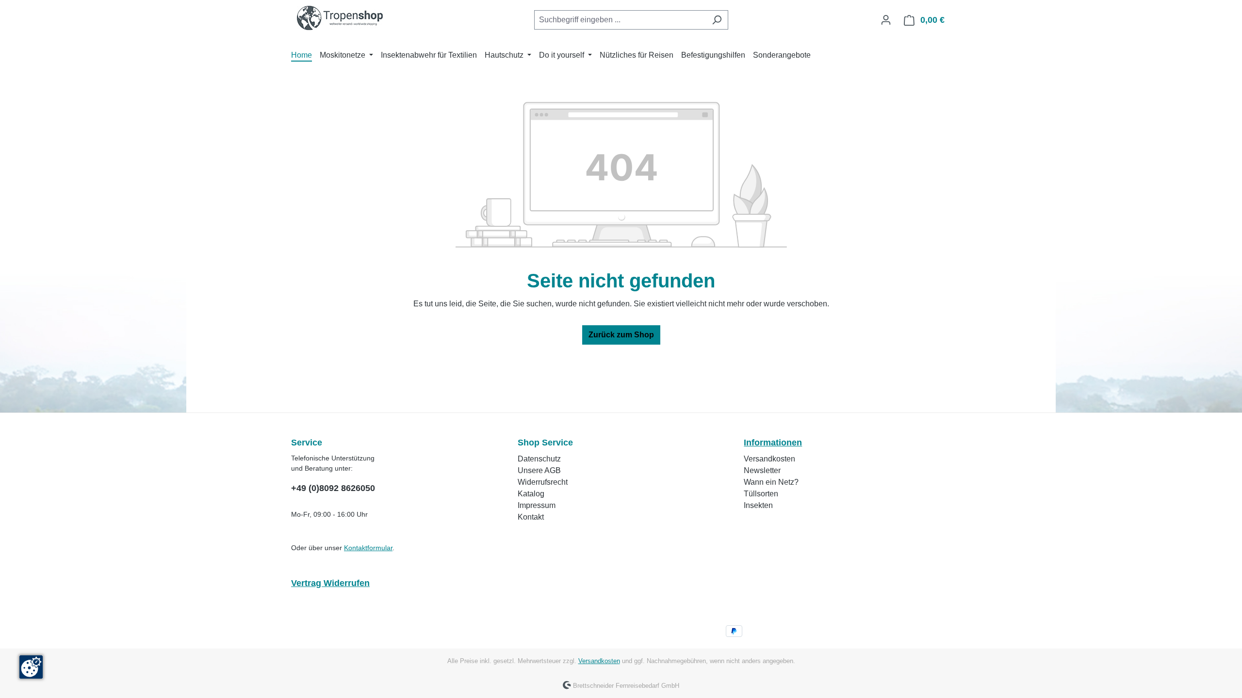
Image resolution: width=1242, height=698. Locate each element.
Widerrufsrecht (543, 482)
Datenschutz (539, 459)
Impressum (537, 505)
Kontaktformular (368, 548)
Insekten (758, 505)
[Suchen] (716, 20)
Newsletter (762, 470)
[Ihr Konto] (886, 20)
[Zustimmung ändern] (31, 667)
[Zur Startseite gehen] (339, 18)
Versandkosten (769, 459)
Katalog (531, 494)
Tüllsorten (761, 494)
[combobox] (620, 20)
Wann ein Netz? (771, 482)
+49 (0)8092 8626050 (333, 488)
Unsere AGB (539, 470)
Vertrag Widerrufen (330, 583)
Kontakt (531, 517)
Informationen (773, 442)
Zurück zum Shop (621, 335)
